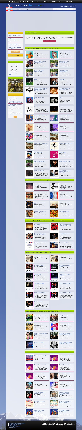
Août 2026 (15, 64)
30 (17, 73)
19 (12, 71)
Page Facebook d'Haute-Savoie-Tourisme (17, 423)
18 (11, 71)
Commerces (53, 1)
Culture (26, 1)
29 (16, 73)
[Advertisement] (41, 21)
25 (11, 73)
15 (16, 70)
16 (17, 70)
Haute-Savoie (28, 5)
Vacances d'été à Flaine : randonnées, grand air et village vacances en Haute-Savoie (14, 98)
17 (9, 71)
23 (17, 71)
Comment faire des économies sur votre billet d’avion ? (15, 105)
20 (13, 71)
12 (12, 70)
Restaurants (46, 1)
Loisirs (32, 1)
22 (16, 71)
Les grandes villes (67, 1)
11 (11, 70)
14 (15, 70)
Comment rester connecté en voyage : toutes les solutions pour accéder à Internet (14, 108)
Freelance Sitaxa (19, 428)
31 (9, 74)
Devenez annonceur (34, 428)
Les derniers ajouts (12, 425)
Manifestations (15, 1)
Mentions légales (26, 428)
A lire (15, 117)
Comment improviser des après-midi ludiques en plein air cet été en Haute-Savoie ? (15, 113)
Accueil (8, 1)
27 (13, 73)
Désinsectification (12, 427)
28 (15, 73)
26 (12, 73)
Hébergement (38, 1)
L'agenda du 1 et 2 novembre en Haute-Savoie (14, 48)
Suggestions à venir (15, 51)
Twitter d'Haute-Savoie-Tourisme (15, 424)
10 (9, 70)
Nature (21, 1)
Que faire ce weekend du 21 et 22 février (14, 36)
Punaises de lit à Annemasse (14, 426)
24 (9, 73)
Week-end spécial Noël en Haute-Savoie (14, 41)
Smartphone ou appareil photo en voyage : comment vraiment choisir (15, 102)
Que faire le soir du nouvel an (14, 38)
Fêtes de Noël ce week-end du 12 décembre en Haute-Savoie (14, 45)
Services (60, 1)
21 (15, 71)
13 (13, 70)
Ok (73, 9)
